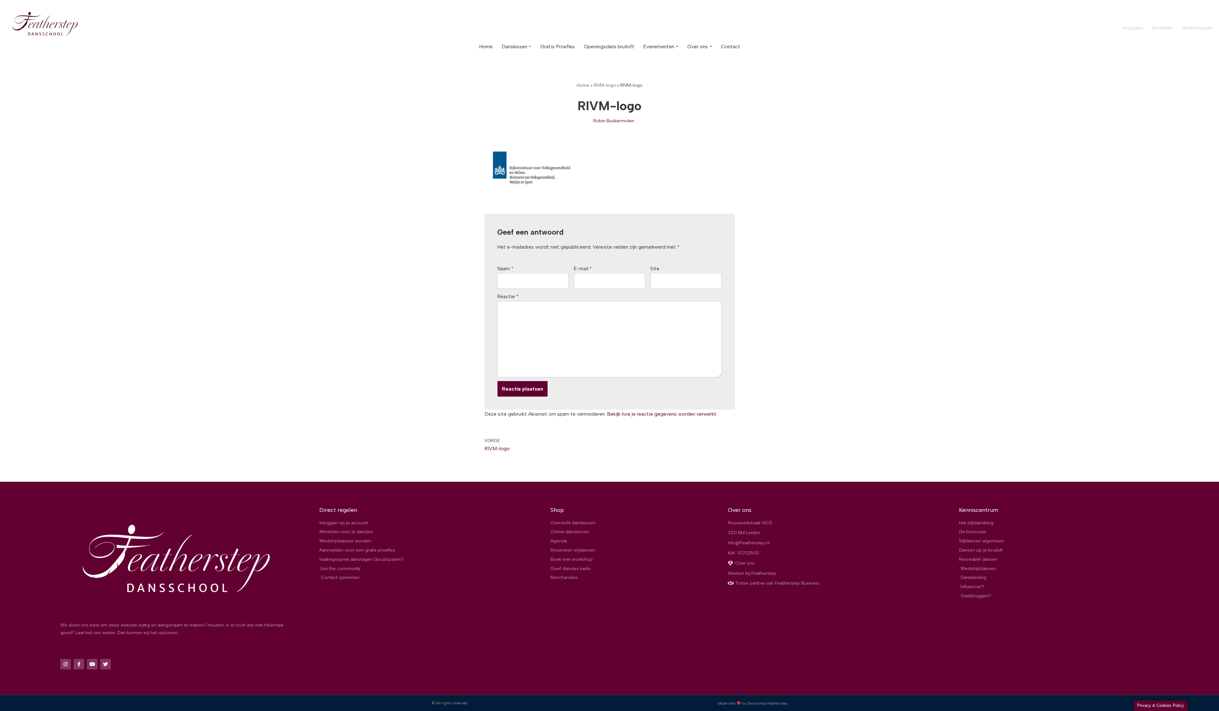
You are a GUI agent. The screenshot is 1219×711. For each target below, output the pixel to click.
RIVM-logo (605, 85)
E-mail (583, 268)
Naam (505, 268)
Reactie (508, 296)
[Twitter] (105, 664)
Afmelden (1163, 28)
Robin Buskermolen (613, 121)
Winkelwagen (1197, 28)
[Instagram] (65, 664)
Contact (730, 47)
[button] (530, 46)
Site (654, 268)
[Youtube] (92, 664)
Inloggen (1133, 28)
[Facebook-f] (79, 664)
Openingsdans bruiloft (609, 47)
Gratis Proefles (557, 47)
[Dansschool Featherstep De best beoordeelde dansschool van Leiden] (46, 25)
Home (486, 47)
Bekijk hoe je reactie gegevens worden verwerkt (661, 414)
